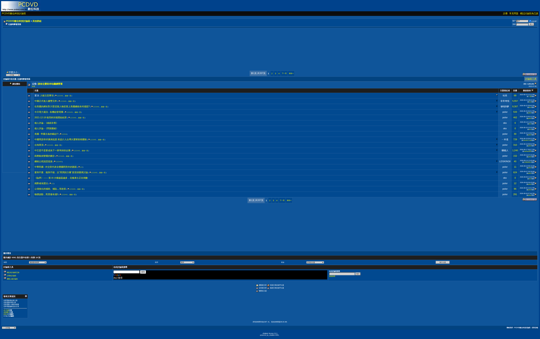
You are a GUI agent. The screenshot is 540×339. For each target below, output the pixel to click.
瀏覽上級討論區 (12, 279)
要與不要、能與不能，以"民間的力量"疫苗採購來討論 (61, 172)
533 (515, 112)
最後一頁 (68, 96)
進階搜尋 (332, 276)
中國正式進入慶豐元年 (45, 101)
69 (515, 95)
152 (515, 156)
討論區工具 (530, 79)
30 (515, 134)
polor (505, 112)
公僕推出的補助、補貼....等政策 (50, 189)
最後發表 (527, 90)
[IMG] (5, 314)
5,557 (515, 101)
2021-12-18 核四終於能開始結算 (50, 117)
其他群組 (36, 21)
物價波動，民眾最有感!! (46, 194)
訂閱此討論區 (11, 275)
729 (515, 139)
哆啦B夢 (505, 106)
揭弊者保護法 (41, 183)
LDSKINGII (504, 161)
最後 (291, 73)
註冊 (505, 13)
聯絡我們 (510, 327)
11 (515, 167)
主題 (36, 90)
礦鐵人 (505, 150)
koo (530, 102)
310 (515, 145)
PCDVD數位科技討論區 (14, 13)
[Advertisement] (270, 47)
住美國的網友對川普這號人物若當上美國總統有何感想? (62, 106)
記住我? (534, 21)
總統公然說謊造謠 (43, 161)
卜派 (529, 96)
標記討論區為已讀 (529, 13)
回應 (515, 90)
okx (530, 107)
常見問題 (513, 13)
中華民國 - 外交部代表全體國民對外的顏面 (55, 167)
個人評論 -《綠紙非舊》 (46, 123)
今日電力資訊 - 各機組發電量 (48, 112)
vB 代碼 (6, 310)
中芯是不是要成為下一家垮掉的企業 (52, 150)
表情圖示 (7, 312)
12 (515, 183)
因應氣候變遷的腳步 (44, 156)
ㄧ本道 (505, 139)
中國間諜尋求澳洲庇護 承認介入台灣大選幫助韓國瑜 (60, 139)
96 (515, 189)
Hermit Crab (527, 140)
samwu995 (527, 151)
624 (515, 172)
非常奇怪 (504, 101)
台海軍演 (38, 145)
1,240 (515, 150)
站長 (33, 86)
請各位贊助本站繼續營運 (50, 84)
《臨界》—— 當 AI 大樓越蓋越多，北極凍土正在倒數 (61, 178)
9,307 (515, 106)
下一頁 (284, 73)
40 (515, 161)
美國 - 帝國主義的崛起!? (46, 134)
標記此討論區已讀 (13, 272)
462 (515, 117)
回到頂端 (535, 327)
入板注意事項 (47, 95)
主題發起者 (505, 90)
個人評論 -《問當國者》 (46, 128)
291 (515, 194)
